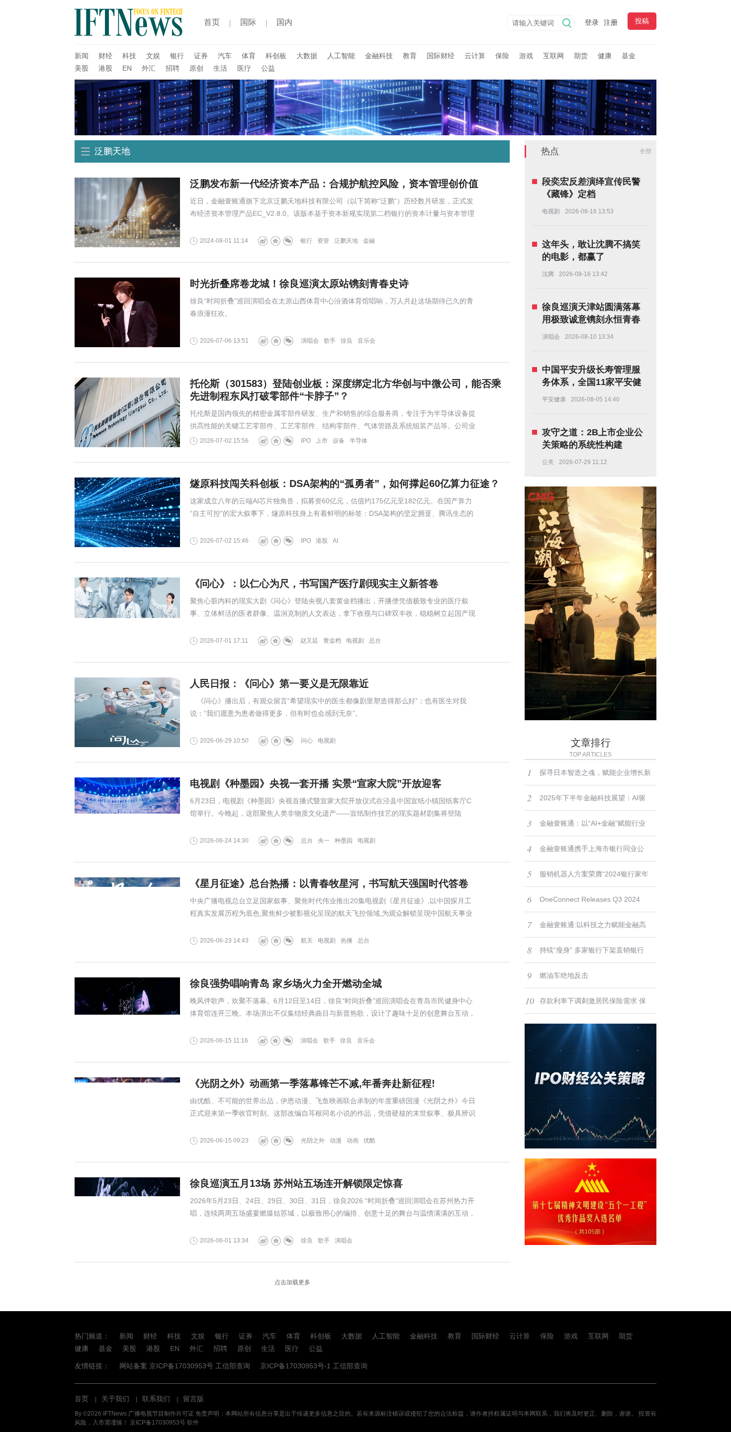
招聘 (173, 68)
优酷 (369, 1140)
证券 (201, 56)
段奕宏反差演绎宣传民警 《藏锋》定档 (591, 188)
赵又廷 (309, 640)
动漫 (336, 1140)
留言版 (193, 1399)
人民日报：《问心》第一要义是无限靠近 (279, 683)
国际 (248, 22)
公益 (268, 68)
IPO (306, 440)
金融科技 (379, 56)
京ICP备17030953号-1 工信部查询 (313, 1366)
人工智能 (341, 56)
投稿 (642, 21)
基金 (629, 56)
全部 (645, 151)
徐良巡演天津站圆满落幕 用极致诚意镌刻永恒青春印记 (591, 314)
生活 (220, 68)
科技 (129, 56)
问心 (307, 740)
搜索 (566, 22)
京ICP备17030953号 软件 (164, 1422)
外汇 (149, 68)
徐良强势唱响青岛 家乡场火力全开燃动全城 (286, 983)
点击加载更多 (292, 1282)
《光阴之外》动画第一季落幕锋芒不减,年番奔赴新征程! (312, 1083)
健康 (605, 56)
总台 (375, 640)
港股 (105, 68)
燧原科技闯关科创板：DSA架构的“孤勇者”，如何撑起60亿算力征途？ (345, 483)
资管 (323, 240)
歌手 (330, 340)
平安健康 (554, 399)
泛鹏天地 (346, 240)
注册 (611, 22)
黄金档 (332, 640)
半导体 (358, 440)
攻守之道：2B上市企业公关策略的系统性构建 (592, 438)
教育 (410, 56)
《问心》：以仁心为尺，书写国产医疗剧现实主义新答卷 (314, 583)
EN (127, 68)
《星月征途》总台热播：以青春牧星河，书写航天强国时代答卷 (329, 883)
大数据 (306, 56)
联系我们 (156, 1399)
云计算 (474, 56)
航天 (307, 940)
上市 (322, 440)
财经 (105, 56)
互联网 (553, 56)
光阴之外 (313, 1140)
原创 (196, 68)
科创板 (276, 56)
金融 (369, 240)
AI (335, 540)
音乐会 (366, 340)
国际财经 (441, 56)
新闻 (82, 56)
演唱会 (310, 340)
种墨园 (344, 840)
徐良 (347, 340)
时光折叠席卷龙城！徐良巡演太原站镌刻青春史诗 (299, 283)
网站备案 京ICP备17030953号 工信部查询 (184, 1366)
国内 (284, 22)
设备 (339, 440)
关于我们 (115, 1399)
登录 (592, 22)
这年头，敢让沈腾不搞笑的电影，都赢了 (591, 250)
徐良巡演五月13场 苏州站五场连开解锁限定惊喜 (296, 1183)
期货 (581, 56)
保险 (502, 56)
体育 (249, 56)
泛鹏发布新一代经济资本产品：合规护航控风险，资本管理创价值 (334, 183)
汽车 (225, 56)
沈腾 (548, 274)
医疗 (244, 68)
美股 (82, 68)
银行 (177, 56)
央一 (324, 840)
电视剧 (355, 640)
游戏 (526, 56)
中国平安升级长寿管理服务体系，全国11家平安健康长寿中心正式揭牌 (591, 376)
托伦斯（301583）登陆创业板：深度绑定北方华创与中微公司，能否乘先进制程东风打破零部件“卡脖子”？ (345, 389)
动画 (353, 1140)
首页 (212, 22)
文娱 (153, 56)
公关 (548, 462)
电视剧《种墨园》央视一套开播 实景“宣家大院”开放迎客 (316, 783)
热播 (347, 940)
